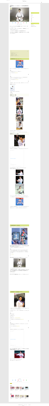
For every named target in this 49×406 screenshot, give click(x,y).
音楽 (31, 21)
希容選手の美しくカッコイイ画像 (14, 54)
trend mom (23, 405)
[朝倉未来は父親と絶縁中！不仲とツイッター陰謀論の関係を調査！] (22, 388)
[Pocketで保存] (23, 380)
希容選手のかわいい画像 (13, 53)
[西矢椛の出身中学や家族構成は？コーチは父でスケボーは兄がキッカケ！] (17, 388)
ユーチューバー (32, 17)
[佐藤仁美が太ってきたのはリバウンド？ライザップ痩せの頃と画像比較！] (17, 396)
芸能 (31, 20)
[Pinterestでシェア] (18, 22)
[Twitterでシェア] (12, 22)
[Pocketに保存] (23, 22)
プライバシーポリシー (33, 25)
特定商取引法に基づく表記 (33, 26)
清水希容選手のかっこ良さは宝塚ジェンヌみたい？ (15, 55)
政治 (31, 18)
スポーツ (11, 383)
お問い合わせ (32, 24)
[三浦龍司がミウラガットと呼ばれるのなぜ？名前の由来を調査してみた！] (12, 388)
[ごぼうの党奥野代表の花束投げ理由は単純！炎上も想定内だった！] (27, 388)
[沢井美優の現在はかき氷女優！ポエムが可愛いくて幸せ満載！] (22, 396)
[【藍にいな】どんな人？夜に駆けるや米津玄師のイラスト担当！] (12, 396)
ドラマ (31, 16)
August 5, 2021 (16, 72)
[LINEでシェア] (26, 22)
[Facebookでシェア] (15, 22)
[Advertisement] (19, 42)
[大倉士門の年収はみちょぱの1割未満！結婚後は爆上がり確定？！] (27, 396)
